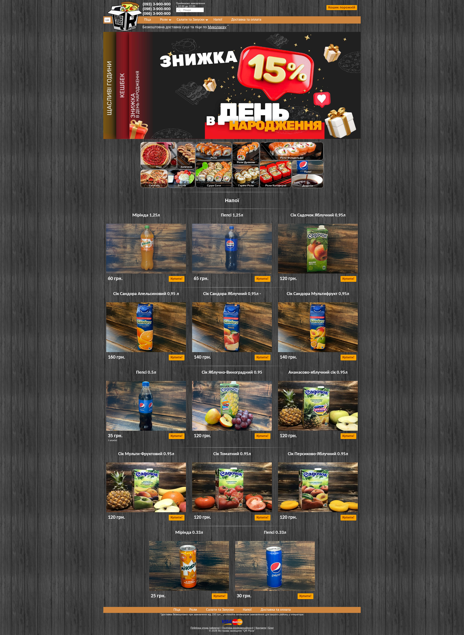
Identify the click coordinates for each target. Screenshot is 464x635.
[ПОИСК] (178, 10)
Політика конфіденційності (237, 627)
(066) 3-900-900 (157, 13)
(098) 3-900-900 (157, 9)
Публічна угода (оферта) (205, 627)
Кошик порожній (341, 7)
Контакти (261, 627)
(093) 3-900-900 (157, 4)
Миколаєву (217, 27)
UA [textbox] (107, 20)
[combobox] (107, 19)
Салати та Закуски (190, 20)
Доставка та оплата (246, 20)
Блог (271, 627)
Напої (218, 20)
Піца (147, 20)
